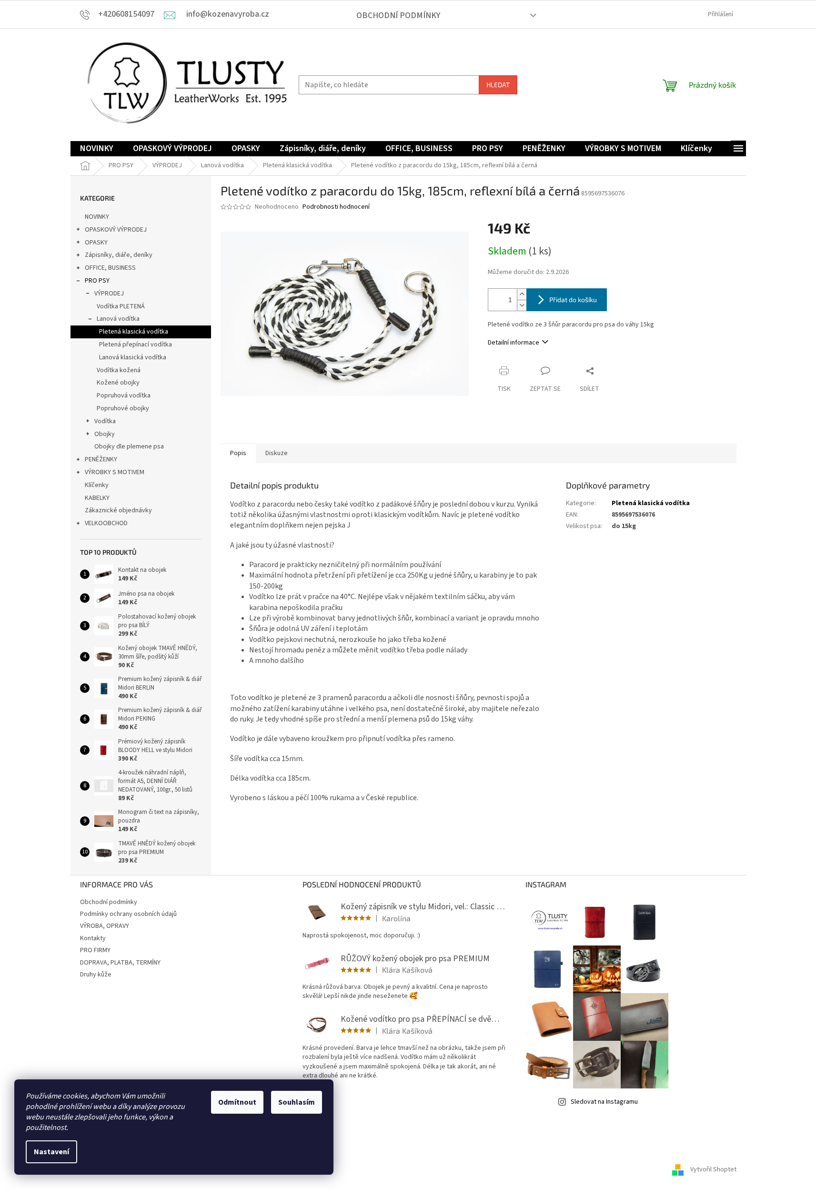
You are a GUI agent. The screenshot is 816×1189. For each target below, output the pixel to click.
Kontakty (93, 938)
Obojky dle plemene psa (129, 446)
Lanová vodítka (118, 319)
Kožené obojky (118, 382)
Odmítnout (237, 1102)
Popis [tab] (238, 453)
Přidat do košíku (573, 299)
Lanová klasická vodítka (132, 357)
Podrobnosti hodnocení (336, 207)
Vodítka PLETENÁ (121, 306)
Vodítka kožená (119, 370)
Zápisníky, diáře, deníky (118, 255)
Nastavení (51, 1152)
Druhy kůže (95, 974)
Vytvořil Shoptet (713, 1169)
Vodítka (105, 421)
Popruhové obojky (123, 408)
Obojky (104, 434)
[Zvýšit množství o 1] (521, 294)
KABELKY (97, 498)
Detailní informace (513, 342)
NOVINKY (97, 217)
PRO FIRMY (95, 950)
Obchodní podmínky (398, 15)
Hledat (498, 85)
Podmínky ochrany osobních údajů (128, 914)
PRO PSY (97, 280)
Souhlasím (296, 1102)
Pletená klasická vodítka (133, 331)
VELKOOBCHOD (106, 523)
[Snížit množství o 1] (521, 305)
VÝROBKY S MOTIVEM (114, 472)
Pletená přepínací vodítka (135, 344)
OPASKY (96, 242)
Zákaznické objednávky (118, 510)
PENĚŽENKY (101, 459)
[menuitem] (97, 149)
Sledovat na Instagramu (604, 1102)
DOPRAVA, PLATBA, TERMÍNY (120, 962)
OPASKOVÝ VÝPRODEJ (116, 229)
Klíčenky (97, 485)
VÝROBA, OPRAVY (104, 926)
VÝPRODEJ (109, 293)
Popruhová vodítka (124, 395)
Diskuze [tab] (276, 453)
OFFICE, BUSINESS (110, 268)
